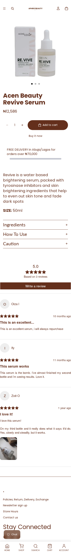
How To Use (15, 234)
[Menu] (4, 8)
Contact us (10, 517)
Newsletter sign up (15, 505)
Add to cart (50, 125)
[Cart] (66, 8)
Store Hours (10, 511)
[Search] (12, 8)
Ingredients (14, 224)
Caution (11, 243)
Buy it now (35, 136)
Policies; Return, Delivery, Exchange (26, 499)
